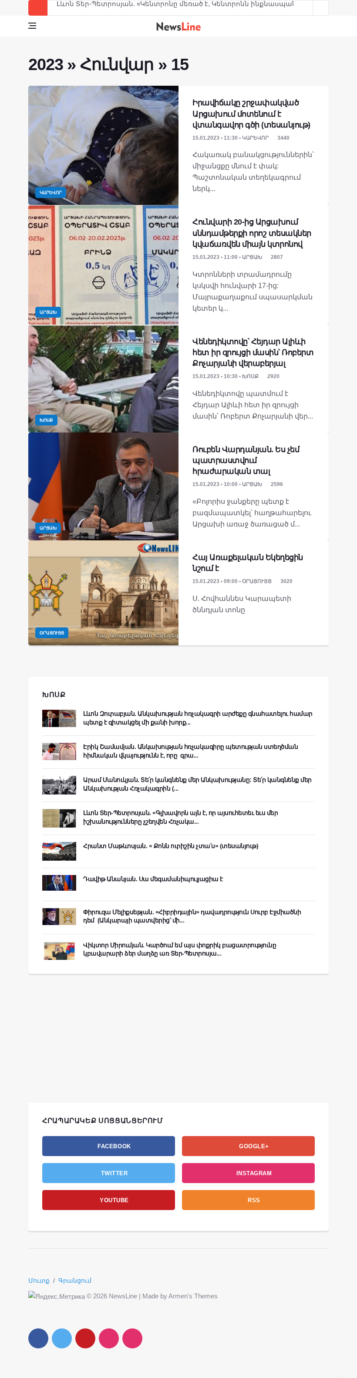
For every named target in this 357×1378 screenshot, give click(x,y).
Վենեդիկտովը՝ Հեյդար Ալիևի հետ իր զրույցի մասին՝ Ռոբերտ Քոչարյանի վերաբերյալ (252, 352)
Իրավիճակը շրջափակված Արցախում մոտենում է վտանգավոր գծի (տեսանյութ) (251, 113)
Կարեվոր (51, 192)
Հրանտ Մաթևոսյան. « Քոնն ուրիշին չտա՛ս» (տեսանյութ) (170, 845)
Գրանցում (74, 1280)
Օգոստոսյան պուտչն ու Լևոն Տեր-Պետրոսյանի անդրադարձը (166, 8)
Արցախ (48, 312)
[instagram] (109, 1338)
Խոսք (46, 420)
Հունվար (117, 64)
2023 (45, 64)
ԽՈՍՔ (54, 694)
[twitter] (62, 1338)
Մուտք (39, 1280)
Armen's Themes (193, 1296)
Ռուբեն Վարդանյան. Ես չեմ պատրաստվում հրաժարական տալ (245, 460)
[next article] (305, 8)
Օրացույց (52, 632)
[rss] (132, 1338)
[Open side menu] (32, 25)
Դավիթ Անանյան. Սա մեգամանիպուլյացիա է (153, 878)
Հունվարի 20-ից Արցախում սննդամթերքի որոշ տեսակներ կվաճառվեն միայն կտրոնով (251, 233)
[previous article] (321, 8)
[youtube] (85, 1338)
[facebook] (38, 1338)
